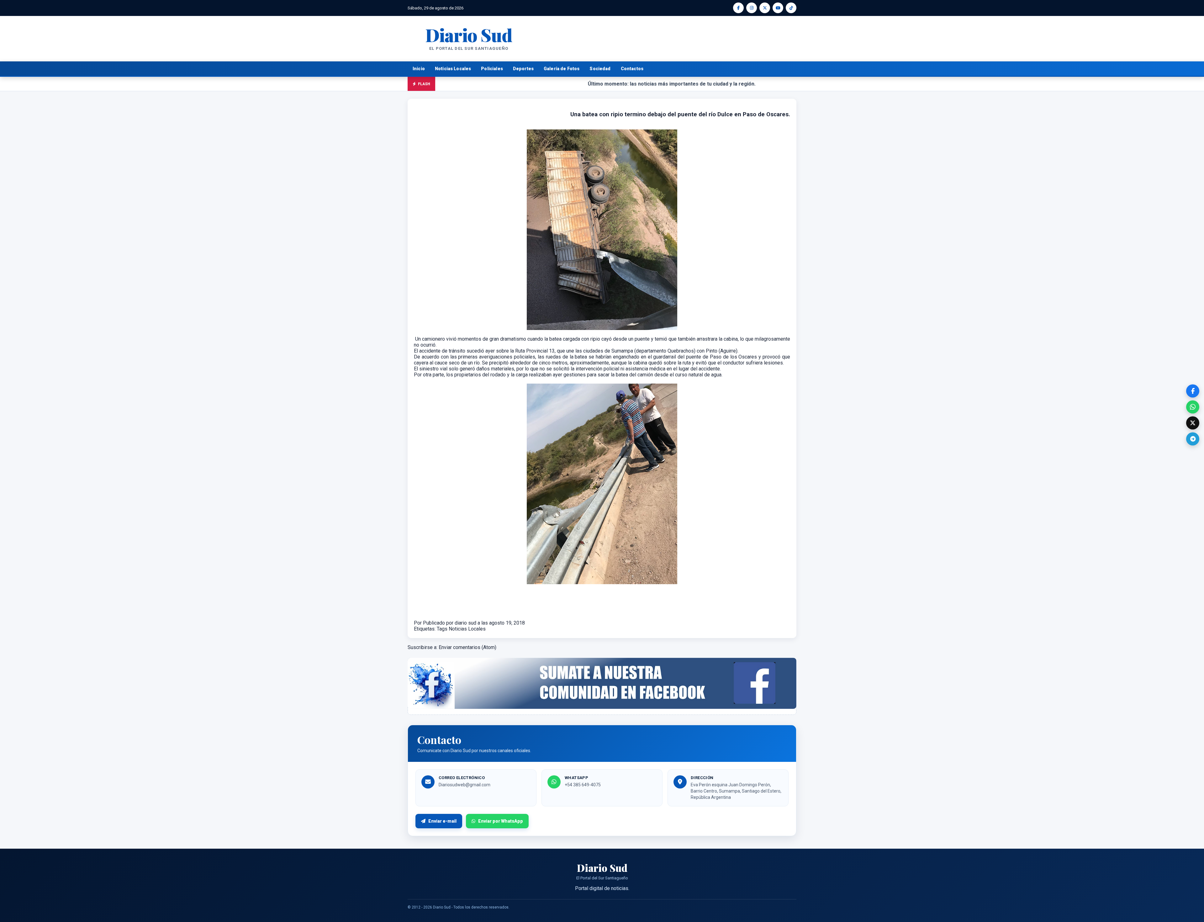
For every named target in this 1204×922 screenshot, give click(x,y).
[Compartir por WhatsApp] (1192, 406)
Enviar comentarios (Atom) (467, 647)
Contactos (632, 68)
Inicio (419, 68)
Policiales (492, 68)
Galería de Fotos (561, 68)
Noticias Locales (453, 68)
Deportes (523, 68)
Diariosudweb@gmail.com (464, 784)
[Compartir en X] (1192, 422)
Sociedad (599, 68)
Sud (468, 34)
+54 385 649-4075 (583, 784)
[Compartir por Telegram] (1192, 438)
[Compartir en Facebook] (1192, 390)
